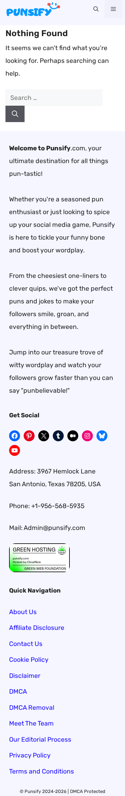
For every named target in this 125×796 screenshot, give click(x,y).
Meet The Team (31, 723)
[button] (96, 9)
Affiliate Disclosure (36, 627)
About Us (23, 612)
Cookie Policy (29, 659)
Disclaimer (24, 675)
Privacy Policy (30, 755)
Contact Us (25, 643)
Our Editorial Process (40, 739)
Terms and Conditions (41, 771)
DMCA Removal (31, 707)
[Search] (15, 114)
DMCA (18, 691)
